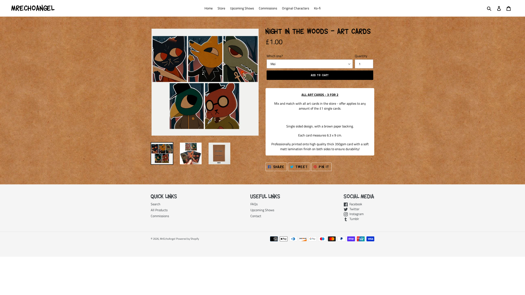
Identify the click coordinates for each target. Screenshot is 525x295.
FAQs (254, 204)
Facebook (355, 204)
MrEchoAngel (32, 8)
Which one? (275, 55)
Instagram (356, 213)
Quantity (361, 55)
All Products (159, 210)
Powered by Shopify (187, 239)
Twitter (354, 208)
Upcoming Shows (262, 210)
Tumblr (353, 218)
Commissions (160, 215)
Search (155, 204)
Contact (255, 215)
